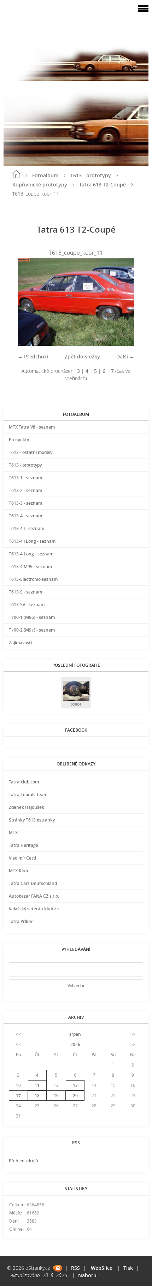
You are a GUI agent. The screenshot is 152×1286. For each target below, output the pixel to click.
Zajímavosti (20, 643)
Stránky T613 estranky (32, 820)
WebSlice (101, 1268)
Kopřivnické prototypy (39, 184)
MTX (13, 833)
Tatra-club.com (24, 782)
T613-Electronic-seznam (33, 579)
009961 (76, 704)
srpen (75, 1034)
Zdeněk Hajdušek (26, 807)
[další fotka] (123, 302)
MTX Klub (18, 871)
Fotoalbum (45, 175)
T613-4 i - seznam (26, 528)
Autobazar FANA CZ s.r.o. (34, 896)
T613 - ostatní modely (30, 452)
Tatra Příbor (21, 921)
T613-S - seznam (25, 592)
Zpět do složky (82, 356)
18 (37, 1096)
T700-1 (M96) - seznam (32, 617)
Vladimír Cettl (22, 858)
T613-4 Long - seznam (31, 554)
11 (37, 1085)
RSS (75, 1268)
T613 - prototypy (90, 175)
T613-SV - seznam (27, 605)
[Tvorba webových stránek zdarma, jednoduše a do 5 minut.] (57, 1268)
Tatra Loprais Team (28, 795)
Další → (125, 356)
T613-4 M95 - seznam (30, 567)
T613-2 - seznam (25, 490)
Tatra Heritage (23, 845)
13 (75, 1085)
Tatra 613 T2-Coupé (102, 184)
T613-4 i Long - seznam (32, 541)
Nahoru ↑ (89, 1275)
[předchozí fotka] (29, 302)
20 (75, 1096)
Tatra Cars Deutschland (33, 883)
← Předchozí (33, 356)
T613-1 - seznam (25, 478)
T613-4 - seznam (25, 516)
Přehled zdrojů (23, 1161)
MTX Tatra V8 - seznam (32, 427)
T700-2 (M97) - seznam (32, 630)
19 (56, 1096)
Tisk (128, 1268)
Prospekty (19, 440)
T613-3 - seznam (25, 503)
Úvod (16, 174)
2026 (75, 1044)
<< (18, 1034)
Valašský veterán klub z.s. (34, 909)
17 (18, 1096)
